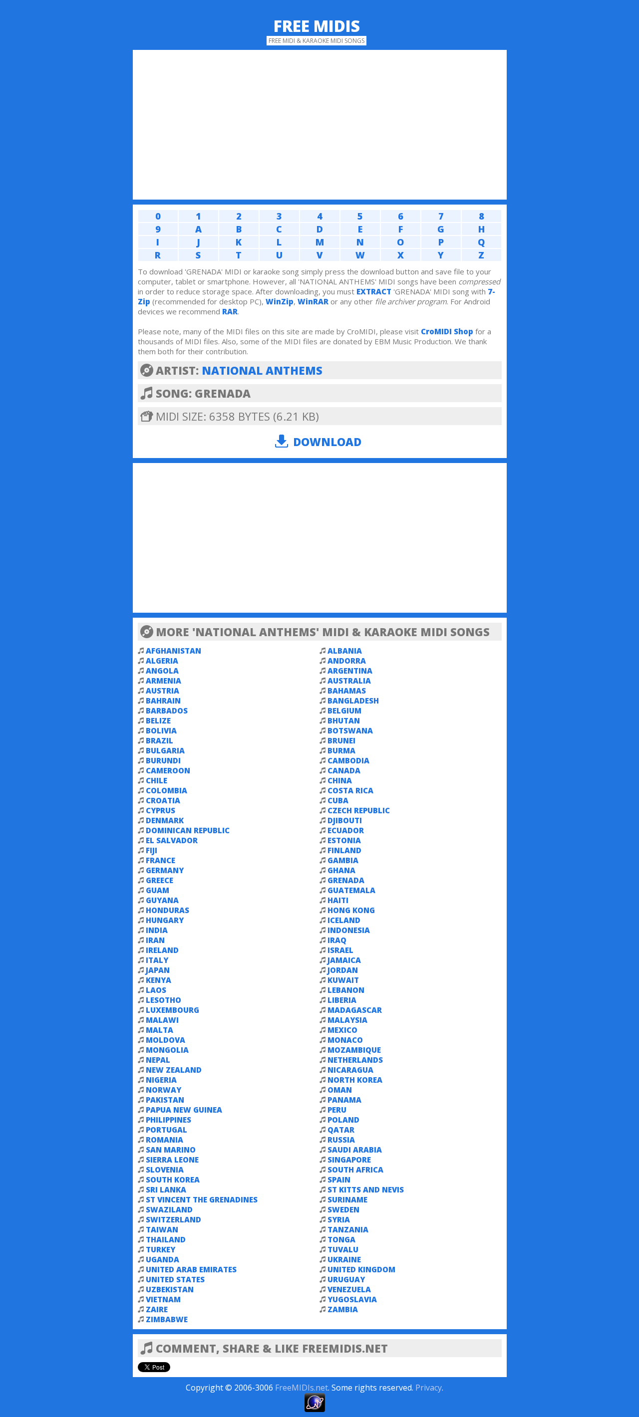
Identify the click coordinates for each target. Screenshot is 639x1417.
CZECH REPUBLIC (358, 810)
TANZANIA (347, 1229)
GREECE (159, 880)
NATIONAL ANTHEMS (262, 370)
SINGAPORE (349, 1160)
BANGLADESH (353, 701)
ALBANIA (344, 651)
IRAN (155, 940)
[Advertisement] (320, 125)
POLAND (343, 1120)
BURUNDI (163, 760)
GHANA (341, 870)
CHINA (339, 780)
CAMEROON (168, 770)
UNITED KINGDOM (361, 1269)
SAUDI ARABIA (354, 1150)
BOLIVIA (161, 730)
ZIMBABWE (167, 1319)
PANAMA (344, 1100)
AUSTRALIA (349, 681)
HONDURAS (167, 910)
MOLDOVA (165, 1040)
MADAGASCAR (354, 1010)
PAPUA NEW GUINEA (184, 1110)
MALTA (159, 1030)
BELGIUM (344, 710)
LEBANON (345, 990)
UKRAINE (344, 1259)
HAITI (337, 900)
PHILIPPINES (168, 1120)
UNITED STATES (175, 1279)
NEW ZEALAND (174, 1070)
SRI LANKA (166, 1189)
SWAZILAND (169, 1209)
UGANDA (162, 1259)
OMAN (339, 1090)
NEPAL (158, 1060)
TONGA (341, 1239)
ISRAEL (340, 950)
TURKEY (160, 1249)
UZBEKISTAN (170, 1289)
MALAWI (162, 1020)
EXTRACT (373, 291)
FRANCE (160, 860)
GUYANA (162, 900)
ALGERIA (162, 661)
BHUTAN (343, 720)
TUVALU (342, 1249)
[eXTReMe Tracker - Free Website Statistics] (315, 1409)
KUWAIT (343, 980)
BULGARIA (165, 750)
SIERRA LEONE (172, 1160)
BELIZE (158, 720)
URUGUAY (346, 1279)
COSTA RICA (350, 790)
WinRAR (313, 301)
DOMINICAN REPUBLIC (188, 830)
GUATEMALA (351, 890)
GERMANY (165, 870)
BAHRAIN (163, 701)
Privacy (428, 1387)
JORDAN (342, 970)
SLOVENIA (165, 1170)
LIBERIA (341, 1000)
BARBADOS (167, 710)
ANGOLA (162, 671)
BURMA (341, 750)
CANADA (343, 770)
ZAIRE (157, 1309)
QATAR (340, 1130)
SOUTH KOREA (173, 1179)
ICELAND (343, 920)
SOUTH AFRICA (355, 1170)
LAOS (156, 990)
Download (327, 441)
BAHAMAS (346, 691)
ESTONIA (344, 840)
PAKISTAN (165, 1100)
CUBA (337, 800)
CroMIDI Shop (447, 331)
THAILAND (166, 1239)
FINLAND (344, 850)
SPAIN (338, 1179)
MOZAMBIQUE (354, 1050)
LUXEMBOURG (172, 1010)
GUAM (157, 890)
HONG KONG (351, 910)
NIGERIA (161, 1080)
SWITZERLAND (173, 1219)
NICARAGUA (350, 1070)
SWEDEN (343, 1209)
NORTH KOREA (354, 1080)
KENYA (158, 980)
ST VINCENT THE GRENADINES (202, 1199)
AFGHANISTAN (173, 651)
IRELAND (162, 950)
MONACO (345, 1040)
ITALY (157, 960)
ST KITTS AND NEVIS (365, 1189)
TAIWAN (162, 1229)
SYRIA (338, 1219)
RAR (230, 311)
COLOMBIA (166, 790)
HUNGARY (165, 920)
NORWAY (163, 1090)
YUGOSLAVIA (352, 1299)
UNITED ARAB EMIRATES (191, 1269)
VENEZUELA (349, 1289)
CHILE (156, 780)
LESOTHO (163, 1000)
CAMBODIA (348, 760)
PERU (336, 1110)
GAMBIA (342, 860)
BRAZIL (159, 740)
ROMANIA (164, 1140)
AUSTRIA (162, 691)
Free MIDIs (317, 25)
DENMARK (165, 820)
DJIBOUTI (344, 820)
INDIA (157, 930)
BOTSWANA (350, 730)
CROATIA (163, 800)
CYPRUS (160, 810)
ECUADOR (345, 830)
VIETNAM (163, 1299)
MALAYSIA (347, 1020)
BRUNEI (341, 740)
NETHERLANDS (355, 1060)
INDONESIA (348, 930)
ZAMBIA (342, 1309)
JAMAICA (344, 960)
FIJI (151, 850)
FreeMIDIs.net (301, 1387)
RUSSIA (341, 1140)
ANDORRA (346, 661)
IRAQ (336, 940)
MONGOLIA (167, 1050)
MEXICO (342, 1030)
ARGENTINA (349, 671)
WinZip (280, 301)
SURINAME (347, 1199)
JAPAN (158, 970)
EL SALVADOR (172, 840)
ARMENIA (163, 681)
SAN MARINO (171, 1150)
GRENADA (345, 880)
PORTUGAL (166, 1130)
